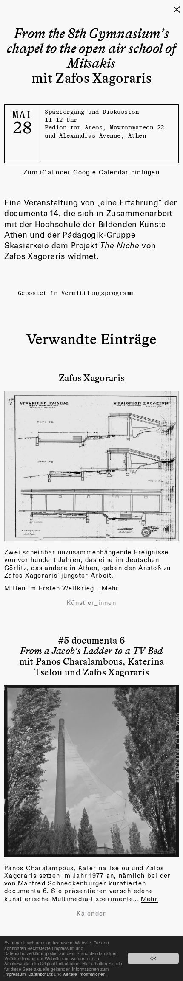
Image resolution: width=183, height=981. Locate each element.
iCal (47, 172)
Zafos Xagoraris (92, 377)
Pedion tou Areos (74, 127)
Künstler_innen (91, 603)
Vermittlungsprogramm (97, 292)
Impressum (15, 974)
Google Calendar (101, 172)
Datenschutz (40, 974)
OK (153, 958)
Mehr (110, 588)
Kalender (91, 913)
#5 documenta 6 (91, 645)
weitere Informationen (84, 974)
